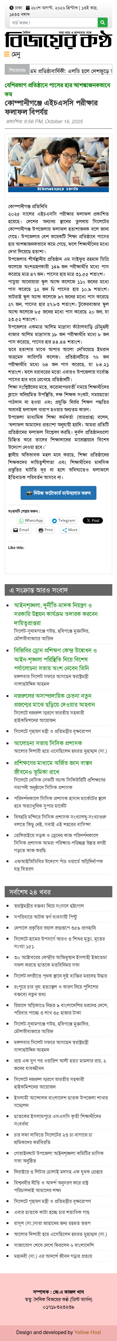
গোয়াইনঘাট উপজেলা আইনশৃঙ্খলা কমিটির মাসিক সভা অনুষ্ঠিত (59, 1156)
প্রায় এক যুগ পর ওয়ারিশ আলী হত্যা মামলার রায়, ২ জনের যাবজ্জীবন (60, 1064)
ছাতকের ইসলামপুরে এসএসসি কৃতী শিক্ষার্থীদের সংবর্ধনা (57, 1119)
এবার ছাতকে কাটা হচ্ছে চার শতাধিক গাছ (52, 1212)
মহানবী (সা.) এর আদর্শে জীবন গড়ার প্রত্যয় (53, 1255)
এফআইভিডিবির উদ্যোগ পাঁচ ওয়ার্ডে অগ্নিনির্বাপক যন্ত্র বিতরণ (58, 865)
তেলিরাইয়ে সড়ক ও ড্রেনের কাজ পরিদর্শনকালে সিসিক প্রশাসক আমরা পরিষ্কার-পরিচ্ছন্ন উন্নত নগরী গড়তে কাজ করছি (60, 843)
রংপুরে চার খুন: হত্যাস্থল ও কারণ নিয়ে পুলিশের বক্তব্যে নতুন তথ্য (56, 990)
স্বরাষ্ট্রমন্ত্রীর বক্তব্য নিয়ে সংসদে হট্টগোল (49, 905)
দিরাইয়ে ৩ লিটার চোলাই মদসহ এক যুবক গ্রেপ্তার (58, 1171)
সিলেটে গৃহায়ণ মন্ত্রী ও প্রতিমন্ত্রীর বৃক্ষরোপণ (52, 731)
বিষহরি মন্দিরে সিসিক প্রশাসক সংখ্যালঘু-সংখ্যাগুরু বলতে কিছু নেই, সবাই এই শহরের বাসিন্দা (60, 820)
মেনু (15, 53)
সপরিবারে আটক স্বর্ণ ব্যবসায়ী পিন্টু (45, 916)
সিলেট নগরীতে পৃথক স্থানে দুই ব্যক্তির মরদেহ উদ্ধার (60, 975)
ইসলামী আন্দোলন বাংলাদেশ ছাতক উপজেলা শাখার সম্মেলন (61, 1101)
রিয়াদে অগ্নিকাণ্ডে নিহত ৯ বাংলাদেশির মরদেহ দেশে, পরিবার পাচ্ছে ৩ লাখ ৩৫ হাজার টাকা (61, 1008)
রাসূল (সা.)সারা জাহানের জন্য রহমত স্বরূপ (52, 1223)
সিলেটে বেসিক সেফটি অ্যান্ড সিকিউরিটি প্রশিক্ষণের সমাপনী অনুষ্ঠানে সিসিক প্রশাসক (59, 774)
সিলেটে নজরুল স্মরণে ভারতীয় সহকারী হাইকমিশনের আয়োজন (54, 707)
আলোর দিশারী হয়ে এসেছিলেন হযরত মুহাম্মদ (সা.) (60, 746)
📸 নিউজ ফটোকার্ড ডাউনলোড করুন (58, 492)
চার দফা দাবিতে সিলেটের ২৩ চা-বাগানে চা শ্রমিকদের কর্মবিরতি (53, 1138)
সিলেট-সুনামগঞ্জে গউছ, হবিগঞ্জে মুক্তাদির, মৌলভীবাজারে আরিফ (56, 621)
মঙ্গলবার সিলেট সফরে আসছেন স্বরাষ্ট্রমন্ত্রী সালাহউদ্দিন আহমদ (55, 666)
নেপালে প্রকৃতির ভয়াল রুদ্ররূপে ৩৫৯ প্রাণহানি (55, 927)
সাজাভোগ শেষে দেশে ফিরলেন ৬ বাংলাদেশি (54, 1245)
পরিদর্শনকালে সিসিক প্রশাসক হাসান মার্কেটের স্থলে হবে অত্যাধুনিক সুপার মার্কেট (60, 802)
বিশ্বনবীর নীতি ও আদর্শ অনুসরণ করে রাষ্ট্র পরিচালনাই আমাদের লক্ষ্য (51, 1186)
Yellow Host (87, 1332)
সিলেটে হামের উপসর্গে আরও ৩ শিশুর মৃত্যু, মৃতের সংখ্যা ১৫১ (59, 942)
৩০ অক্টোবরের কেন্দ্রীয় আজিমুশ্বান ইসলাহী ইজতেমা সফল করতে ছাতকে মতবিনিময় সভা (60, 960)
